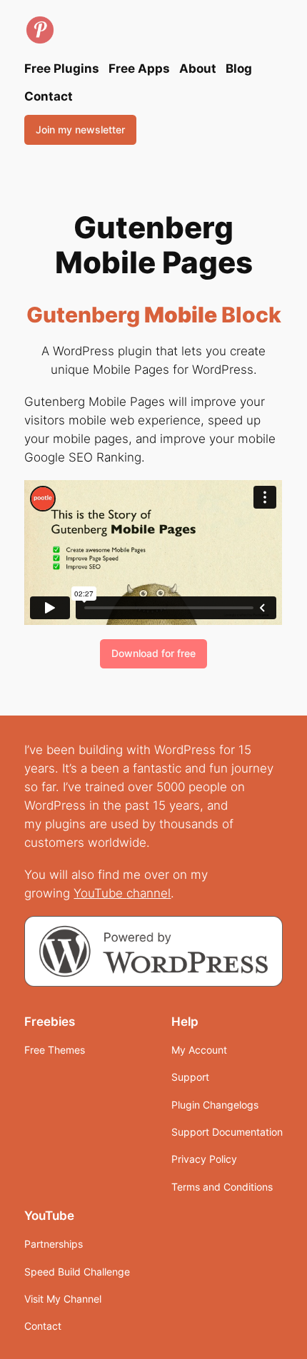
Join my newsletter (80, 129)
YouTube (100, 893)
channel (148, 893)
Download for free (153, 653)
